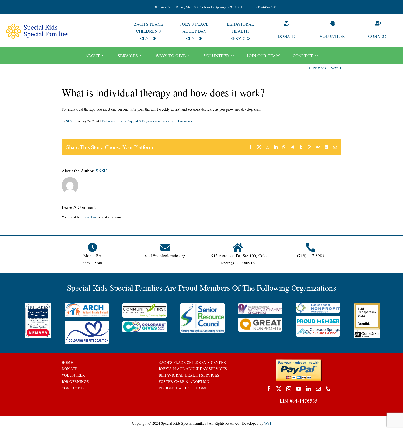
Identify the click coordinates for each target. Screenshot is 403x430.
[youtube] (298, 388)
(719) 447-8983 (310, 255)
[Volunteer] (332, 31)
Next (334, 67)
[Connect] (378, 31)
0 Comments (184, 121)
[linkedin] (308, 388)
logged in (89, 216)
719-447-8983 (266, 6)
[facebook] (268, 388)
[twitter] (278, 388)
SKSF (69, 121)
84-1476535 (304, 400)
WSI (267, 423)
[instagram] (288, 388)
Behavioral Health (114, 121)
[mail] (318, 388)
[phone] (328, 388)
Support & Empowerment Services (150, 121)
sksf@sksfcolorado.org (165, 255)
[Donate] (286, 31)
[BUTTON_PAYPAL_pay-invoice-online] (298, 360)
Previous (319, 67)
